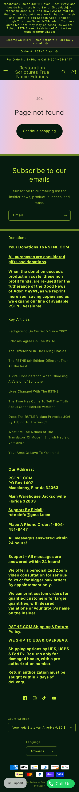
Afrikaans (37, 751)
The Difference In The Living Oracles (37, 351)
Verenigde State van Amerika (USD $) (39, 727)
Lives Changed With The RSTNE (33, 391)
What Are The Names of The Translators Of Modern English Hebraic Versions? (38, 437)
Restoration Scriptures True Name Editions (38, 782)
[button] (5, 72)
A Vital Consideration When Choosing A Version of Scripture (38, 378)
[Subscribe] (65, 215)
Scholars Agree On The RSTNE (32, 341)
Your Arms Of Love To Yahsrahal (33, 453)
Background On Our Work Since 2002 (37, 331)
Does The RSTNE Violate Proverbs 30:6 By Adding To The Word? (39, 419)
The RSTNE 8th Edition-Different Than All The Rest (38, 363)
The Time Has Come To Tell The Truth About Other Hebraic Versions (38, 404)
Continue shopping (39, 131)
